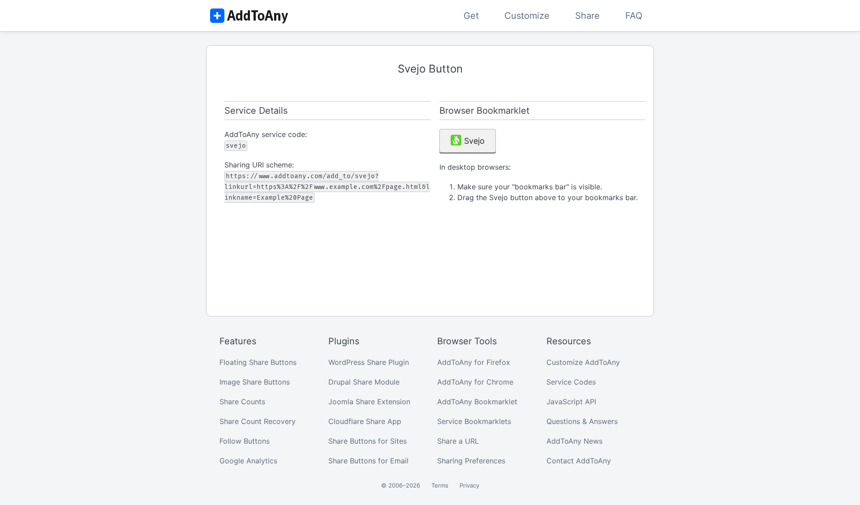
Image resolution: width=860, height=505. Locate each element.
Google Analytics (248, 460)
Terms (439, 485)
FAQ (633, 15)
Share (587, 15)
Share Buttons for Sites (367, 441)
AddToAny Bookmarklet (477, 401)
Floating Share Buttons (258, 362)
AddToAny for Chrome (475, 381)
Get (471, 15)
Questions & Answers (582, 421)
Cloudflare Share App (364, 421)
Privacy (469, 485)
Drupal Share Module (364, 381)
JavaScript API (571, 401)
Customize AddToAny (583, 362)
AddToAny (248, 15)
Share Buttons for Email (368, 460)
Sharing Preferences (471, 460)
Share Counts (242, 401)
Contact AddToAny (578, 460)
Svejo (474, 141)
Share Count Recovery (257, 421)
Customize (527, 15)
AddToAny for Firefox (473, 362)
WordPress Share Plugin (368, 362)
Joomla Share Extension (369, 401)
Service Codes (571, 381)
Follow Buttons (244, 441)
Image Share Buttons (254, 381)
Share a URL (458, 441)
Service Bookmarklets (474, 421)
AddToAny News (574, 441)
